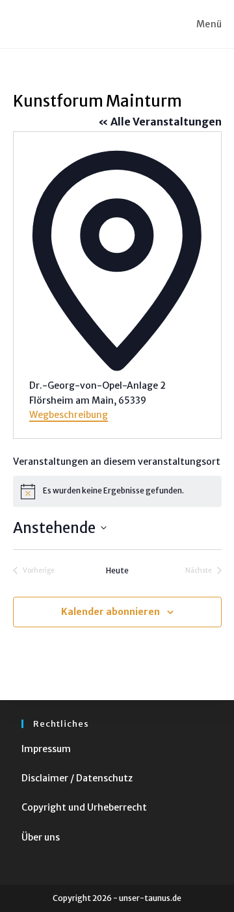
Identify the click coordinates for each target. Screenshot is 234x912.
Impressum (46, 749)
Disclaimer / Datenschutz (77, 778)
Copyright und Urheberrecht (84, 807)
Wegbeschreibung (68, 415)
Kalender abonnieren (110, 612)
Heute (117, 570)
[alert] (117, 491)
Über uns (40, 837)
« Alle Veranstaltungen (160, 121)
